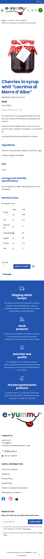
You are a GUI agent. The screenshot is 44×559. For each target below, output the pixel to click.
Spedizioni (6, 474)
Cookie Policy (7, 483)
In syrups (11, 20)
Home (4, 20)
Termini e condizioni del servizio (14, 488)
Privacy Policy (7, 478)
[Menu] (2, 10)
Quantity (5, 262)
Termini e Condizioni (10, 469)
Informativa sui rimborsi (11, 492)
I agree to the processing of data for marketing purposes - (23, 534)
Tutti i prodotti (20, 20)
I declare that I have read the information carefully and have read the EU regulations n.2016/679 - (23, 528)
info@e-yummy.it (10, 451)
